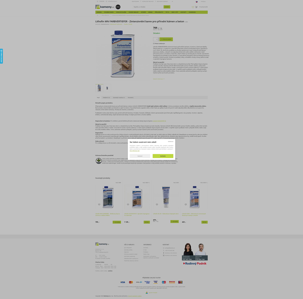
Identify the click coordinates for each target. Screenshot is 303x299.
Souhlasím (163, 156)
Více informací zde (134, 151)
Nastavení (140, 156)
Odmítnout (170, 141)
